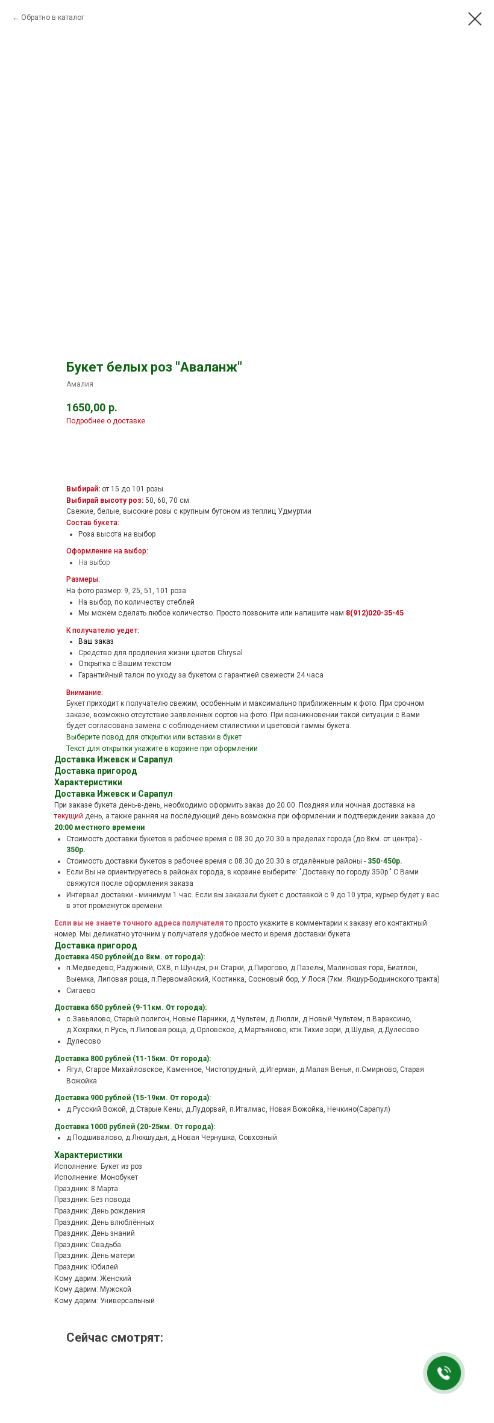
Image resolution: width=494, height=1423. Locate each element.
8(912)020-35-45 (375, 613)
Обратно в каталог (52, 17)
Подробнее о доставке (105, 421)
